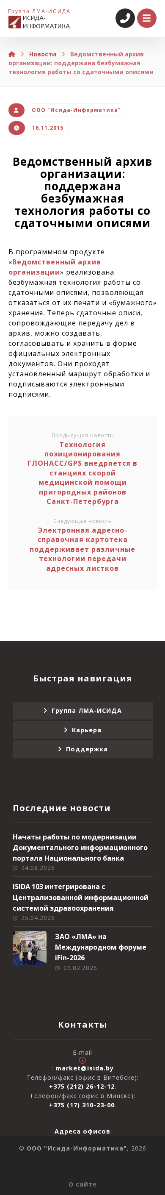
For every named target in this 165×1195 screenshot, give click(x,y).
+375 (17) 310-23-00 (82, 1105)
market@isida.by (84, 1068)
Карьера (87, 730)
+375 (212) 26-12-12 (82, 1086)
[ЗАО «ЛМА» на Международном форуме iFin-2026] (30, 948)
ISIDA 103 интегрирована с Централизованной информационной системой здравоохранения (80, 897)
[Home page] (11, 54)
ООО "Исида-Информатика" (76, 110)
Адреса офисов (82, 1131)
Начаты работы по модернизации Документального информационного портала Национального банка (80, 847)
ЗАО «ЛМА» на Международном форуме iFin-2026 (100, 947)
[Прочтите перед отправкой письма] (83, 1060)
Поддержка (87, 749)
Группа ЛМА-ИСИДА (87, 710)
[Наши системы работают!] (39, 22)
